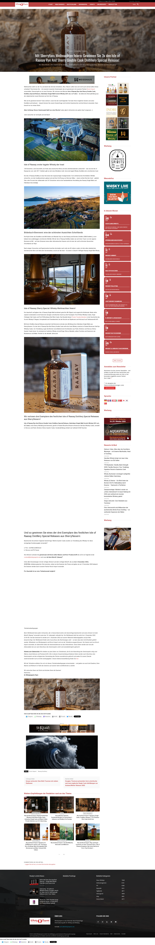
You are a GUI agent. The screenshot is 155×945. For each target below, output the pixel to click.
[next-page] (63, 855)
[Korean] (126, 400)
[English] (108, 400)
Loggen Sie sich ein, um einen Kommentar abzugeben (40, 864)
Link (122, 385)
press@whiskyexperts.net (67, 927)
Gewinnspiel (77, 51)
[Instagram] (102, 922)
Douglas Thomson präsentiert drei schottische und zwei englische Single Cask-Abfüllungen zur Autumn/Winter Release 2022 (81, 783)
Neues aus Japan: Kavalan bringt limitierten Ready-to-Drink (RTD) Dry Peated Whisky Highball (49, 901)
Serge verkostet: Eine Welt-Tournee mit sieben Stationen (42, 782)
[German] (105, 400)
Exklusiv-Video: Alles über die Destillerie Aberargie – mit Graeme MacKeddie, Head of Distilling (117, 451)
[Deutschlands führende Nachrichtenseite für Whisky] (29, 4)
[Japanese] (123, 400)
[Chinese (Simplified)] (120, 400)
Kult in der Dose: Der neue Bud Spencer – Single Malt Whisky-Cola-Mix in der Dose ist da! (48, 881)
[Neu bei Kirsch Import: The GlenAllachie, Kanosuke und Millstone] (62, 832)
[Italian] (117, 400)
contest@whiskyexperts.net (32, 557)
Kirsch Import (91, 89)
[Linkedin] (107, 922)
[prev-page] (59, 855)
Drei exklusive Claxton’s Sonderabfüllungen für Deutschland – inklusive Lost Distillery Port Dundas (62, 817)
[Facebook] (98, 922)
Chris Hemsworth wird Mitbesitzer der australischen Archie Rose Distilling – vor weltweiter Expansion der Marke (117, 510)
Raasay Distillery (42, 771)
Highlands (36, 840)
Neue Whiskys (36, 813)
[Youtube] (116, 922)
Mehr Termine (117, 360)
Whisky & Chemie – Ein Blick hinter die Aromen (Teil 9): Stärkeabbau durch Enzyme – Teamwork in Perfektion (116, 483)
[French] (111, 400)
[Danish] (114, 400)
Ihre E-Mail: (108, 378)
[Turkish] (105, 403)
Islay (62, 813)
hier (77, 658)
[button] (136, 4)
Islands (85, 51)
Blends (88, 840)
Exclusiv (70, 51)
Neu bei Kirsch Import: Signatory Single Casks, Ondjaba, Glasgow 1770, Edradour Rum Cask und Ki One (87, 817)
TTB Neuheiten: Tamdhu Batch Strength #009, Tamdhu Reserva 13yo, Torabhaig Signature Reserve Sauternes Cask (116, 467)
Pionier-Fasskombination (79, 317)
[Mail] (111, 922)
